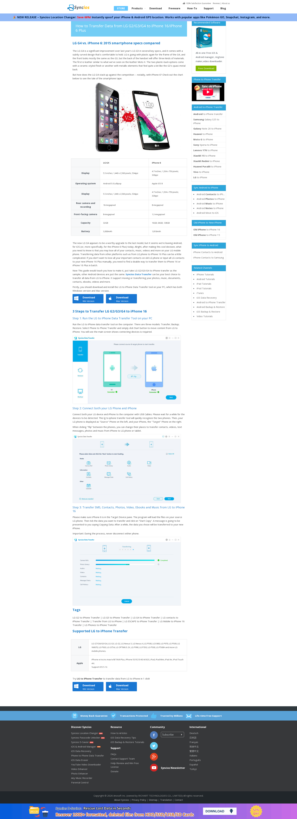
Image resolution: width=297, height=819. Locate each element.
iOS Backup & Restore (208, 311)
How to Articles (119, 733)
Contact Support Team (123, 758)
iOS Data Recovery (207, 297)
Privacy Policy (139, 799)
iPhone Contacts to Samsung (208, 257)
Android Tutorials (206, 279)
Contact (179, 799)
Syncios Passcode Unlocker (85, 737)
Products (137, 8)
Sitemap (153, 799)
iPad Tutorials (204, 283)
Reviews (216, 3)
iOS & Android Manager (83, 746)
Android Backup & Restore (211, 306)
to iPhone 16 (206, 229)
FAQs (113, 754)
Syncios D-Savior (80, 742)
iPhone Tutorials (205, 274)
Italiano (193, 755)
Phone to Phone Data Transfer (87, 755)
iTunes (200, 293)
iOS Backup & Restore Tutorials (127, 742)
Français (193, 742)
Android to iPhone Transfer (211, 302)
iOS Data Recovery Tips (123, 737)
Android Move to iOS (208, 212)
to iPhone (203, 133)
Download (155, 8)
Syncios (82, 5)
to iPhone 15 (206, 234)
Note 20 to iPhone (207, 128)
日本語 (192, 737)
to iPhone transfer (208, 114)
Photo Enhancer (79, 773)
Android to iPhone (212, 194)
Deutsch (193, 733)
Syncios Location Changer (84, 733)
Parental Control (79, 782)
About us (226, 3)
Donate (114, 771)
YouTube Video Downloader (86, 764)
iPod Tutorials (204, 288)
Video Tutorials (205, 316)
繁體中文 (194, 751)
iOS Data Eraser (79, 760)
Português (195, 760)
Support (209, 8)
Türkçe (193, 769)
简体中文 (194, 746)
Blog (223, 8)
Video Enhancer (79, 769)
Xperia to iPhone (205, 144)
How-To (192, 8)
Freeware (174, 8)
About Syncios (121, 799)
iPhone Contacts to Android (207, 252)
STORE (121, 8)
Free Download (206, 68)
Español (193, 764)
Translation (166, 799)
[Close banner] (280, 806)
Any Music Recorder (81, 778)
